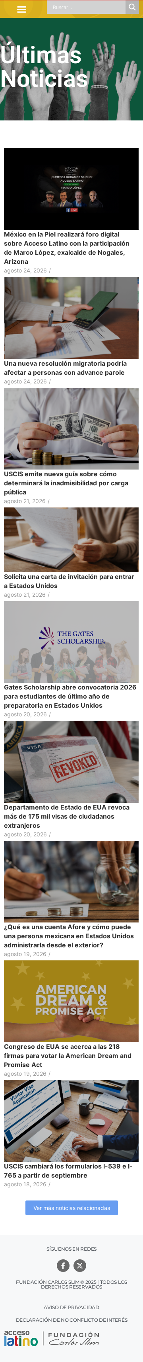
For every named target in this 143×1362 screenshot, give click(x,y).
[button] (21, 9)
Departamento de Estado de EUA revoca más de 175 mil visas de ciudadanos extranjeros (66, 816)
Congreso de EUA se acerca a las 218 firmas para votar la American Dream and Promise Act (67, 1056)
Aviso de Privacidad (71, 1307)
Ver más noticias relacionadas (71, 1207)
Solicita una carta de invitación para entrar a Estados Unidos (69, 581)
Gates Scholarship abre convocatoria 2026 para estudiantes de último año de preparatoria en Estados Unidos (70, 696)
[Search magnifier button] (132, 7)
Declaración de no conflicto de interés (72, 1320)
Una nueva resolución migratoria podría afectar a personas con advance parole (65, 367)
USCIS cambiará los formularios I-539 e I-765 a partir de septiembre (68, 1170)
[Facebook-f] (63, 1265)
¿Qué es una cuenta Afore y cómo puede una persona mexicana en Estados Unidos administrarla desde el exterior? (69, 936)
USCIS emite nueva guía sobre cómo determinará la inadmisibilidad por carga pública (66, 483)
